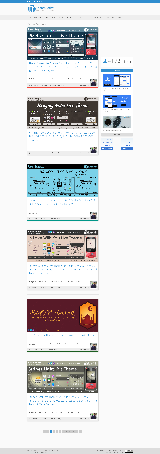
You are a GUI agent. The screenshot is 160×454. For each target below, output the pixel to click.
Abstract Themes (72, 78)
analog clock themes (52, 343)
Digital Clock (61, 343)
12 (80, 431)
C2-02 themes (63, 281)
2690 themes (61, 148)
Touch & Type (109, 18)
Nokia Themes (54, 349)
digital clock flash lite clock (71, 343)
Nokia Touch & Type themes (59, 85)
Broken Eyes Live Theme (35, 213)
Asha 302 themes (61, 212)
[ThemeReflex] (41, 12)
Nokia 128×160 (97, 18)
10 (73, 431)
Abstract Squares (63, 78)
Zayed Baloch (33, 452)
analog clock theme (42, 343)
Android (46, 18)
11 (77, 431)
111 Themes (40, 148)
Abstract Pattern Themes (52, 78)
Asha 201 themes (52, 212)
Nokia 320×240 (71, 18)
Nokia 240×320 (84, 18)
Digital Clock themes (72, 281)
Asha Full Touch (57, 18)
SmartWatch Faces (35, 18)
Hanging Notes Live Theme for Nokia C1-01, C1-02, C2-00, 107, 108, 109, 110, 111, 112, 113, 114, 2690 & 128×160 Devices (62, 136)
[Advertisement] (99, 9)
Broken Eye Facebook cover (72, 212)
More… (119, 18)
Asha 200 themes (43, 212)
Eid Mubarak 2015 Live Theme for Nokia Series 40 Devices (62, 335)
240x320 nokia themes (36, 78)
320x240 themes (35, 212)
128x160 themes (53, 148)
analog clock (34, 343)
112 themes (46, 148)
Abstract (44, 78)
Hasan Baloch (85, 85)
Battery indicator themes (71, 148)
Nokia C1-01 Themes (56, 153)
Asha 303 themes (55, 281)
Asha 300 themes (46, 281)
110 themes (33, 148)
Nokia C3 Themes (56, 218)
